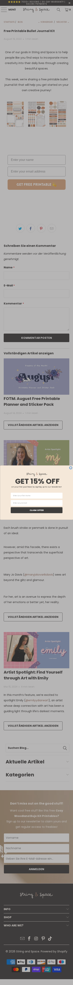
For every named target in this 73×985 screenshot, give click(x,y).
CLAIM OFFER (36, 510)
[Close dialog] (70, 467)
